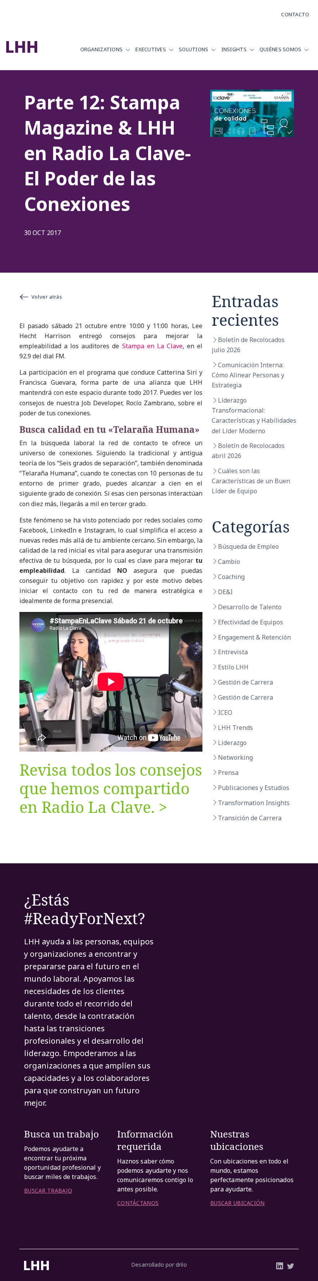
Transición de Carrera (250, 818)
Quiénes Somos (280, 49)
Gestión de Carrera (245, 682)
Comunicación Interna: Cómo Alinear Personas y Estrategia (248, 375)
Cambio (229, 561)
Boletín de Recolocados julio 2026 (248, 344)
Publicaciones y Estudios (253, 787)
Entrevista (233, 652)
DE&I (225, 592)
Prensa (228, 772)
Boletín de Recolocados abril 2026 (248, 450)
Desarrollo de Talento (250, 607)
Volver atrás (46, 296)
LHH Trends (235, 727)
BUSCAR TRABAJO (48, 1191)
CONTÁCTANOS (138, 1203)
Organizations (101, 49)
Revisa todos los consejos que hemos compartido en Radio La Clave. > (110, 788)
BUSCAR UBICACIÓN (237, 1203)
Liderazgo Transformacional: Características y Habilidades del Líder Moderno (254, 415)
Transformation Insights (254, 803)
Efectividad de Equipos (250, 622)
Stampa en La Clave (152, 346)
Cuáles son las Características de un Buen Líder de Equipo (251, 481)
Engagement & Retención (254, 637)
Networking (235, 757)
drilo (181, 1264)
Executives (150, 49)
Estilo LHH (233, 667)
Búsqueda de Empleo (248, 546)
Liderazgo (232, 742)
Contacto (295, 14)
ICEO (225, 712)
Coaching (231, 576)
